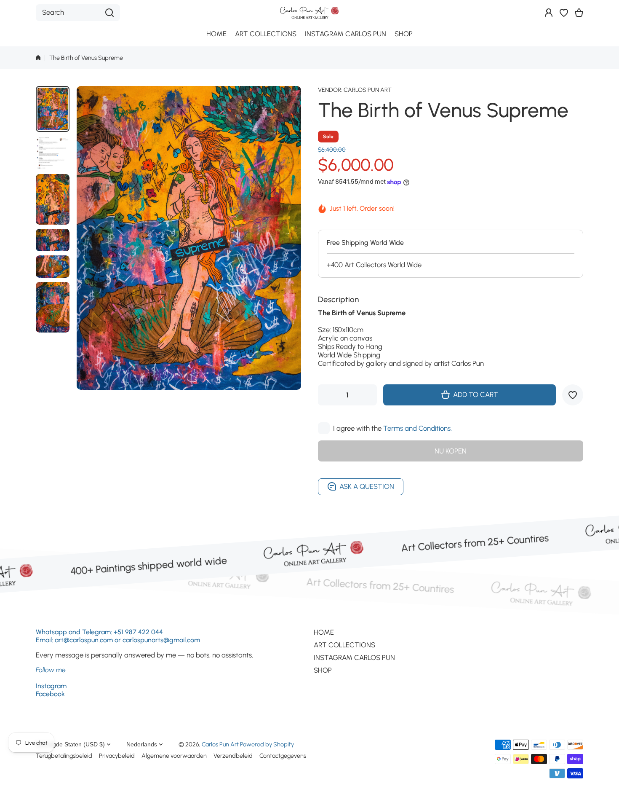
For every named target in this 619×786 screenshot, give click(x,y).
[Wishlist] (564, 12)
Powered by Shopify (267, 744)
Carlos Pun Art (368, 90)
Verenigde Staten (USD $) (70, 744)
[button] (579, 12)
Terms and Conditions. (417, 428)
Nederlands (141, 744)
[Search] (109, 12)
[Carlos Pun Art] (309, 12)
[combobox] (78, 12)
